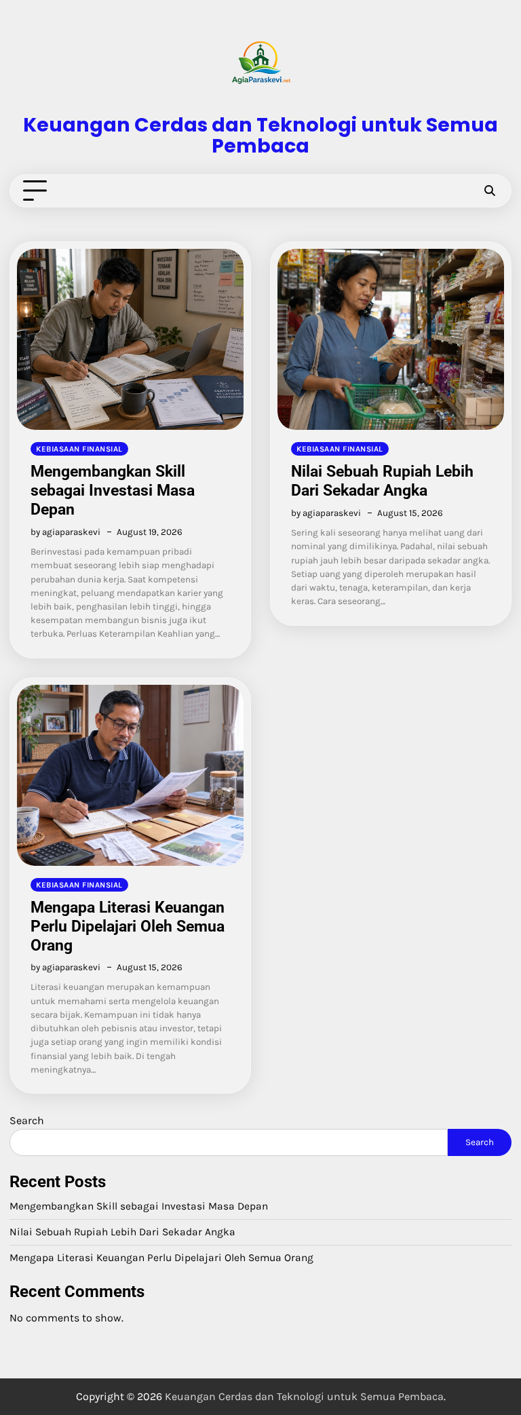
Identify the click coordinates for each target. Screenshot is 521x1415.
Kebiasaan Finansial (79, 449)
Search (26, 1120)
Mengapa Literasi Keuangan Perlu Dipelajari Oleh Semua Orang (128, 926)
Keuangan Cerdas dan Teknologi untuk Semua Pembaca (260, 135)
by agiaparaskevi (65, 532)
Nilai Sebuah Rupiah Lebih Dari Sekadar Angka (382, 481)
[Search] (489, 191)
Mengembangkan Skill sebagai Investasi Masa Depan (113, 490)
